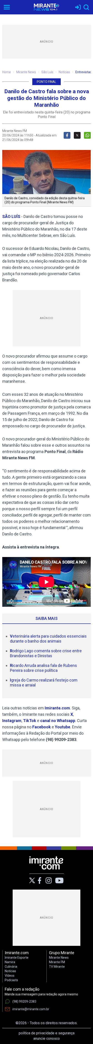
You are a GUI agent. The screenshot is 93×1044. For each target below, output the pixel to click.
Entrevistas (83, 72)
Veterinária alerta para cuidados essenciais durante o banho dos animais (48, 639)
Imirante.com (57, 708)
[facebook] (39, 880)
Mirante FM (57, 962)
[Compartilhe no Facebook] (67, 135)
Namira (10, 962)
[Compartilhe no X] (77, 135)
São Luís (47, 72)
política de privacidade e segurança (46, 1033)
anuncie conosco (46, 1038)
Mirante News (26, 72)
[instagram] (48, 880)
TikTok (29, 720)
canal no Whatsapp (57, 720)
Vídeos (9, 975)
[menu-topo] (6, 7)
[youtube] (59, 880)
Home (6, 72)
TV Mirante (57, 966)
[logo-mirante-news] (46, 7)
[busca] (86, 7)
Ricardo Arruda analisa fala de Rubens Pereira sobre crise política (43, 668)
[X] (32, 880)
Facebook (41, 727)
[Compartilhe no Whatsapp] (87, 135)
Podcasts (11, 980)
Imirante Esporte (16, 957)
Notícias (64, 72)
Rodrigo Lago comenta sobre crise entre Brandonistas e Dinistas (46, 653)
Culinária (11, 966)
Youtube (62, 727)
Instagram (11, 720)
